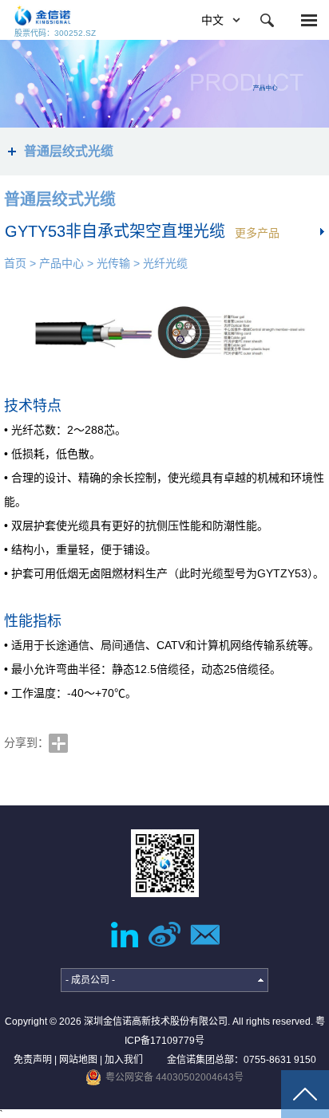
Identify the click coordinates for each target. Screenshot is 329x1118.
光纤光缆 (165, 263)
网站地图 (78, 1059)
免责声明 (33, 1059)
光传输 (113, 263)
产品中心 (61, 263)
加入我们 (124, 1059)
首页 (15, 263)
